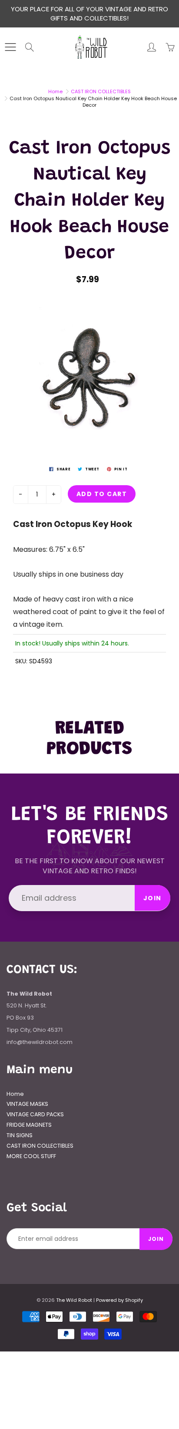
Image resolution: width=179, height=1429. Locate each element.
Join (152, 898)
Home (55, 91)
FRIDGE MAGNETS (29, 1124)
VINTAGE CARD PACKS (35, 1114)
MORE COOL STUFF (31, 1156)
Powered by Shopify (119, 1300)
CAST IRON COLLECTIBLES (101, 91)
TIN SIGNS (20, 1135)
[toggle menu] (10, 47)
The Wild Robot (74, 1300)
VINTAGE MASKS (27, 1104)
